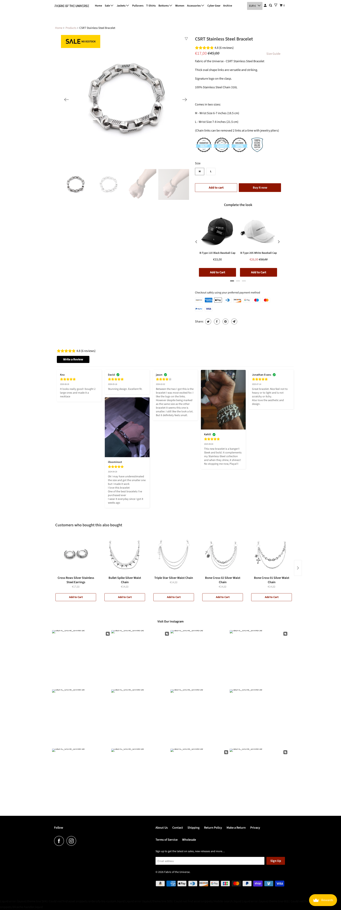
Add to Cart (76, 597)
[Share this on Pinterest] (225, 321)
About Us (162, 827)
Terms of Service (167, 840)
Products (71, 28)
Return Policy (213, 827)
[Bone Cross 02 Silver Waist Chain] (222, 554)
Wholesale (189, 840)
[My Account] (265, 5)
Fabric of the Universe (177, 872)
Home (98, 6)
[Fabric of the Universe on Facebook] (60, 841)
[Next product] (298, 568)
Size (197, 163)
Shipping (193, 827)
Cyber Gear (213, 6)
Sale (108, 6)
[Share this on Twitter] (207, 321)
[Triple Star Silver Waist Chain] (173, 554)
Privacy (255, 827)
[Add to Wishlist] (186, 38)
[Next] (184, 99)
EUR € (252, 6)
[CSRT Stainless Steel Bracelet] (125, 99)
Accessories (194, 6)
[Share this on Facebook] (216, 321)
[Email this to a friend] (233, 321)
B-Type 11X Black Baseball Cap (217, 253)
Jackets (121, 6)
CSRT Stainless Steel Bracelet (224, 39)
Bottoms (163, 6)
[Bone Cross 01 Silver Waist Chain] (271, 554)
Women (179, 6)
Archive (227, 6)
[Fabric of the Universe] (72, 6)
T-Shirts (151, 6)
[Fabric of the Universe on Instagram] (72, 841)
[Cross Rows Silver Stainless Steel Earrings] (75, 554)
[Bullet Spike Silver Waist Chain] (124, 554)
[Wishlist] (275, 5)
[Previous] (66, 99)
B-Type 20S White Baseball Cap (258, 253)
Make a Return (236, 827)
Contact (177, 827)
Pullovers (137, 6)
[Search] (270, 5)
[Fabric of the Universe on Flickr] (80, 841)
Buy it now (260, 187)
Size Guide (273, 54)
